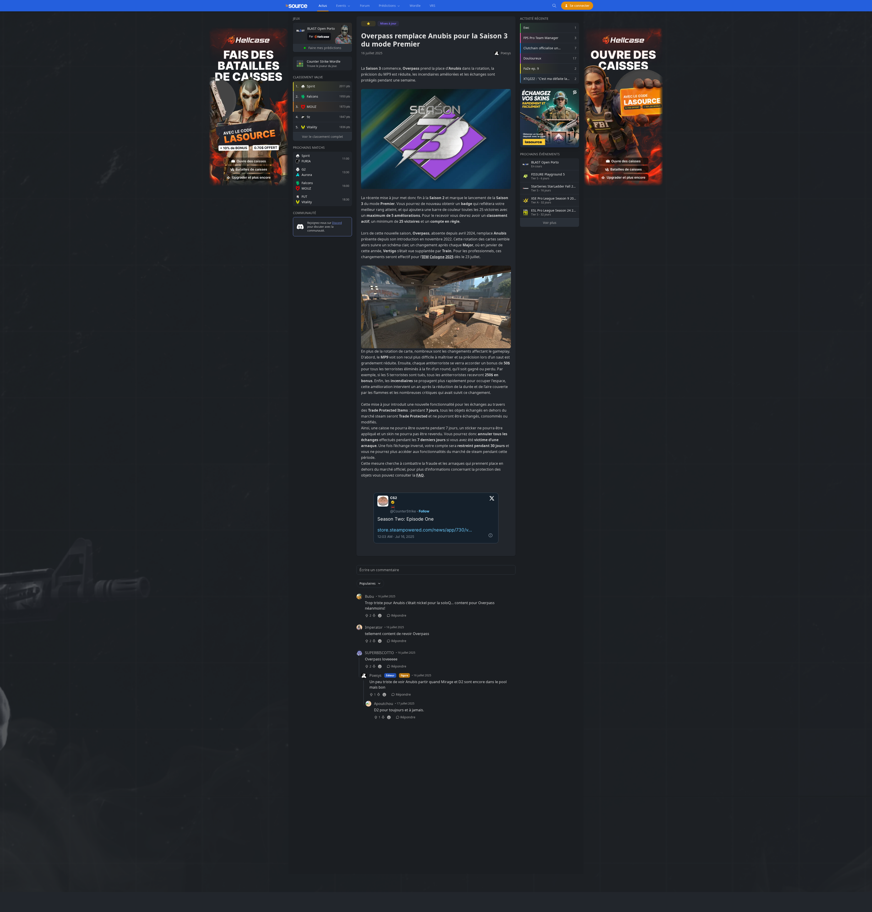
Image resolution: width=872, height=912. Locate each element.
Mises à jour (388, 23)
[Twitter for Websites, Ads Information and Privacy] (491, 536)
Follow (424, 511)
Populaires (367, 583)
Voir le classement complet (322, 136)
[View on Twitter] (492, 505)
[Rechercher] (554, 6)
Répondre (398, 615)
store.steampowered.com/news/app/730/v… (424, 530)
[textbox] (436, 308)
